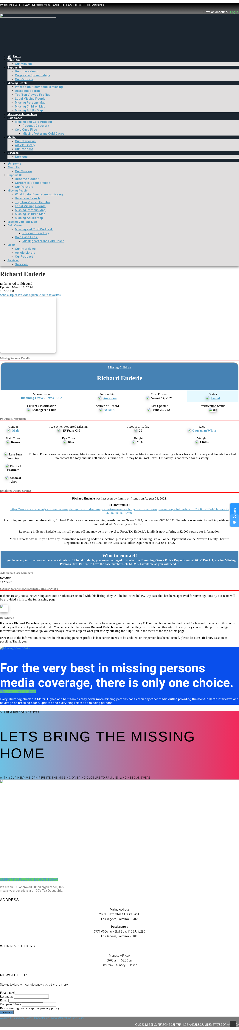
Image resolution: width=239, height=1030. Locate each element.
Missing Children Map (30, 106)
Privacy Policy (41, 1018)
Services (12, 153)
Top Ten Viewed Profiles (32, 95)
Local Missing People (30, 98)
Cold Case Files (26, 129)
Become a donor (27, 71)
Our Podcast (24, 149)
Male (15, 430)
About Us (13, 60)
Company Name (10, 1004)
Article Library (25, 145)
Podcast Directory (35, 125)
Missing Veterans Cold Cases (43, 133)
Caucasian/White (204, 430)
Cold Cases (14, 118)
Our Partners (24, 79)
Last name (6, 996)
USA (59, 398)
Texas (50, 398)
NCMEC (110, 410)
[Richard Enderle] (29, 325)
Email (4, 1000)
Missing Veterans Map (22, 114)
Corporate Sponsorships (32, 75)
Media (11, 137)
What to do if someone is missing (39, 87)
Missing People (17, 83)
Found (215, 398)
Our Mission (23, 64)
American (110, 398)
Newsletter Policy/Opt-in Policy (67, 1018)
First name (7, 992)
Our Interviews (25, 141)
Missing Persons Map (30, 102)
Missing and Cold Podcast (33, 122)
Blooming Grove (32, 398)
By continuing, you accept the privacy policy (30, 1008)
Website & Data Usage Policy (15, 1018)
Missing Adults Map (29, 110)
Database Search (27, 91)
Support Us (14, 67)
